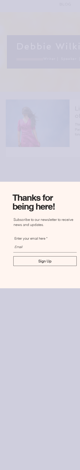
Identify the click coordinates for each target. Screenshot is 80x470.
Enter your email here (29, 238)
